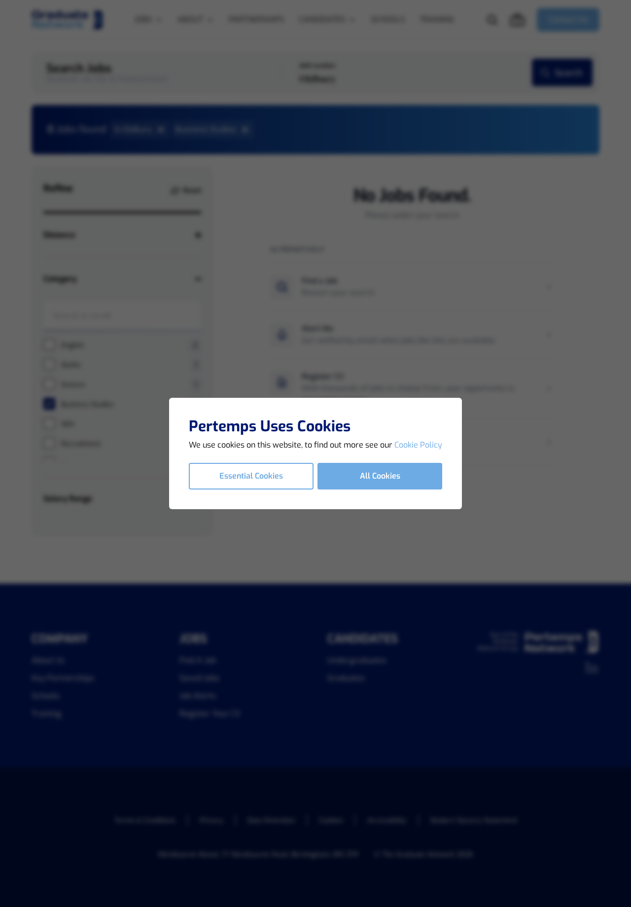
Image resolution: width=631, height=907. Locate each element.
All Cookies (380, 476)
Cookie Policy (418, 445)
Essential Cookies (251, 476)
